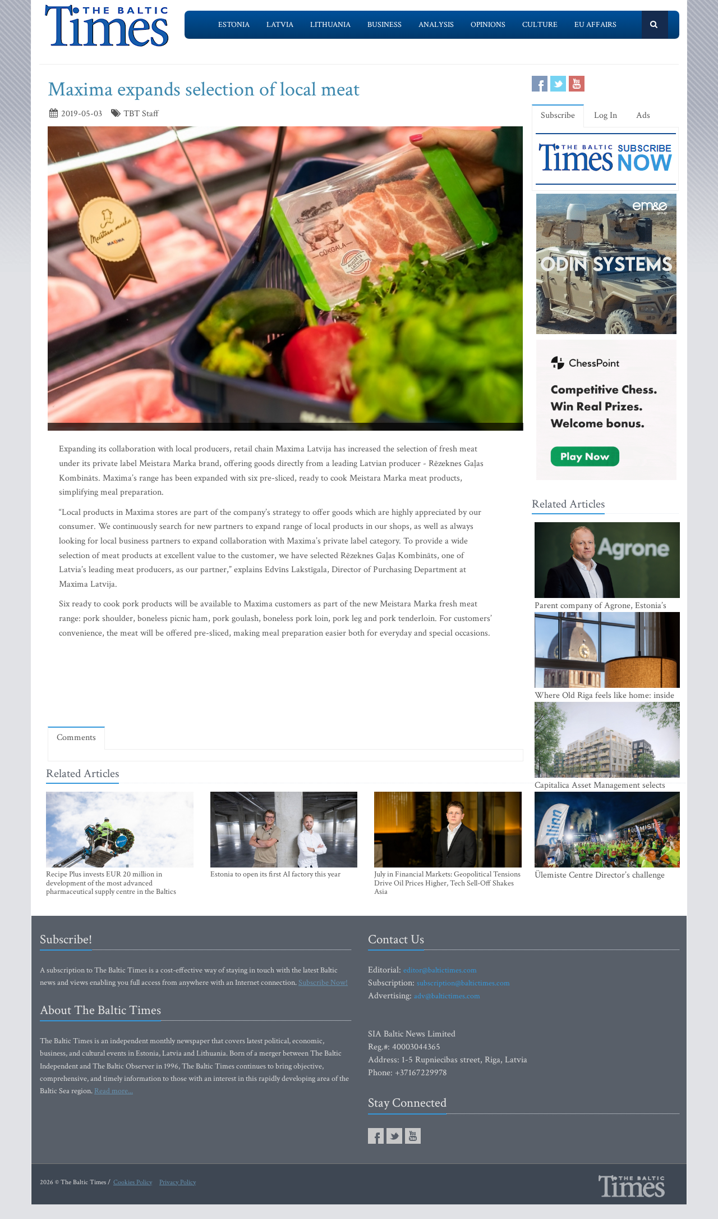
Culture (540, 25)
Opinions (488, 25)
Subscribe (558, 115)
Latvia (279, 25)
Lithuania (330, 25)
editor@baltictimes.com (440, 970)
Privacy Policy (177, 1182)
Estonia (234, 25)
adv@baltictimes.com (447, 996)
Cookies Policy (132, 1182)
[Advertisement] (285, 685)
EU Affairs (595, 25)
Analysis (436, 25)
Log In (605, 115)
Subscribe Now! (323, 983)
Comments (76, 737)
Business (384, 25)
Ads (643, 115)
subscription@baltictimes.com (463, 983)
